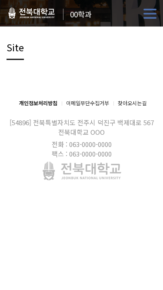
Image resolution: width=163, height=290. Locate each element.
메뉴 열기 (149, 13)
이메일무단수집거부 (87, 103)
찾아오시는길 (132, 103)
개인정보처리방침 (38, 103)
